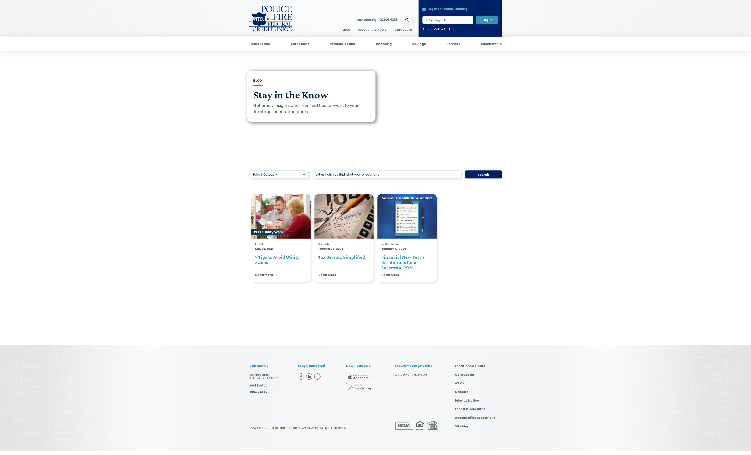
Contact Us (403, 29)
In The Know (389, 244)
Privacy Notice (467, 400)
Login (487, 20)
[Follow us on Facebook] (301, 376)
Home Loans (259, 44)
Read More (264, 275)
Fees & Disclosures (470, 409)
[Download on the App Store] (358, 377)
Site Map (462, 426)
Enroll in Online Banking (438, 29)
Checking (384, 44)
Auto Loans (299, 44)
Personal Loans (342, 44)
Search (483, 174)
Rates (345, 29)
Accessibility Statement (475, 417)
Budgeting (325, 244)
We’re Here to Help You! (411, 375)
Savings (419, 44)
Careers (461, 392)
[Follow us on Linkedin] (309, 376)
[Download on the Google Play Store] (359, 387)
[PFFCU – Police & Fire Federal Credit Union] (270, 18)
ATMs (459, 383)
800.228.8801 (258, 392)
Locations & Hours (372, 29)
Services (453, 44)
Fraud (259, 244)
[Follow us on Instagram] (317, 376)
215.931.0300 (258, 385)
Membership (491, 44)
